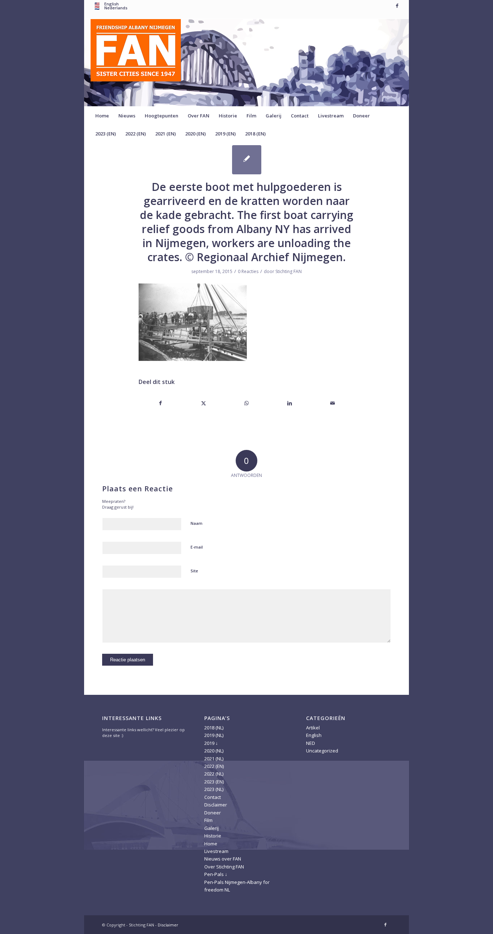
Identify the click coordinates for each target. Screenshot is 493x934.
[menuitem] (102, 116)
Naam (196, 523)
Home (210, 843)
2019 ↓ (211, 743)
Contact (212, 797)
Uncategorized (322, 750)
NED (310, 743)
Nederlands (115, 7)
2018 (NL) (213, 727)
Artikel (313, 727)
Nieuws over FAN (222, 858)
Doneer (212, 812)
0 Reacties (248, 271)
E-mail (197, 547)
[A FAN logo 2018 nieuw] (136, 62)
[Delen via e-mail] (332, 403)
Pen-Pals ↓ (215, 874)
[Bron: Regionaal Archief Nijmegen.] (246, 159)
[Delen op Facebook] (160, 403)
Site (194, 570)
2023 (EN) (214, 781)
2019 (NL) (213, 735)
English (314, 735)
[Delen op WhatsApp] (246, 403)
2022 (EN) (214, 766)
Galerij (211, 828)
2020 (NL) (213, 750)
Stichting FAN (288, 271)
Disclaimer (215, 804)
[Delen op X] (203, 403)
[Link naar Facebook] (397, 5)
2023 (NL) (213, 789)
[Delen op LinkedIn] (290, 403)
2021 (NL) (213, 758)
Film (208, 820)
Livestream (216, 851)
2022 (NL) (213, 773)
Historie (212, 835)
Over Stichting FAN (224, 866)
